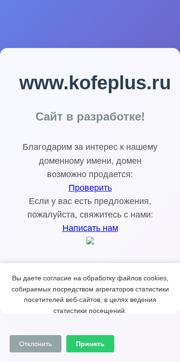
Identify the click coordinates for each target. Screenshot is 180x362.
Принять (90, 344)
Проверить (90, 188)
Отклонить (35, 344)
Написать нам (90, 228)
